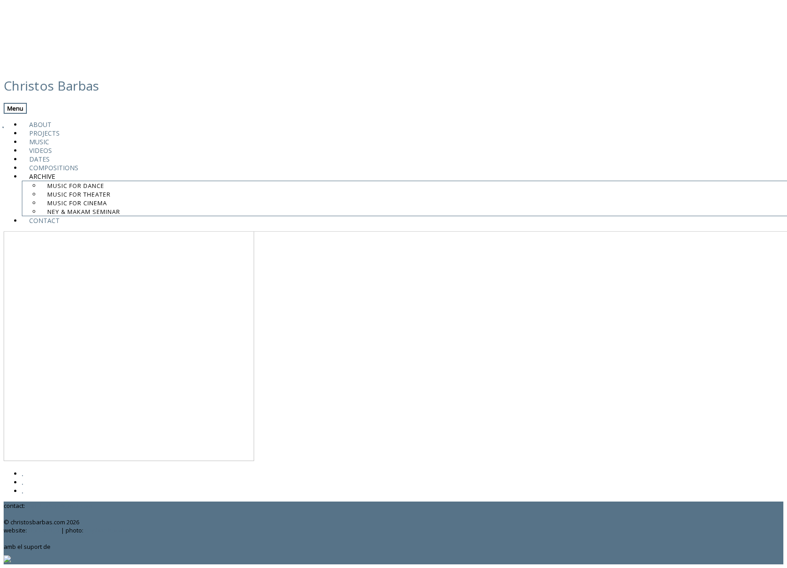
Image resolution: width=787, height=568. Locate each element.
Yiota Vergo (44, 530)
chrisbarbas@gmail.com (59, 506)
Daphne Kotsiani (108, 530)
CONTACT (44, 220)
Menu (15, 108)
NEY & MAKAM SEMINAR (83, 212)
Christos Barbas (51, 85)
